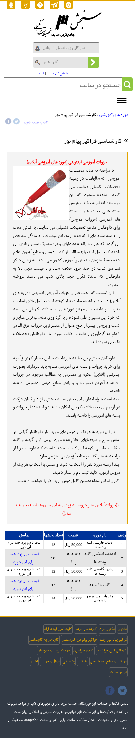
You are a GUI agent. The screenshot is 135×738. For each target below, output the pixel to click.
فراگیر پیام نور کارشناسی (79, 639)
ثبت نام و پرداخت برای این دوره (23, 544)
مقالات (82, 661)
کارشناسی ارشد (86, 629)
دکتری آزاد (107, 629)
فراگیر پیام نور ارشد (113, 639)
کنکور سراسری (83, 650)
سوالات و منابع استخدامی (108, 661)
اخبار (34, 661)
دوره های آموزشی (113, 114)
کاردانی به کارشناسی (44, 639)
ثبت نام (39, 73)
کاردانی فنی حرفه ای (112, 650)
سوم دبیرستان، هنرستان (54, 650)
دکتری (122, 629)
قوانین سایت (118, 672)
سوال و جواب (50, 661)
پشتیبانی (69, 661)
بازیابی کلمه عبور (57, 73)
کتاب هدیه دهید (35, 122)
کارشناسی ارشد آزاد (58, 629)
